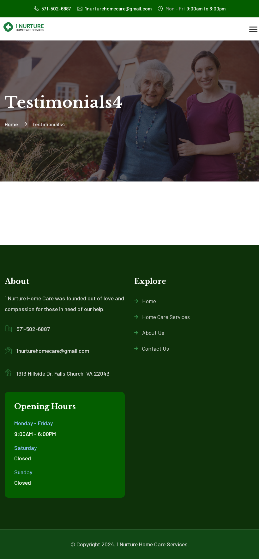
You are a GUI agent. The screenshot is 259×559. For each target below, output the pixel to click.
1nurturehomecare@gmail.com (118, 8)
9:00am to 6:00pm (196, 8)
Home (149, 301)
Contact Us (155, 348)
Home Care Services (166, 316)
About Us (153, 332)
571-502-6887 (55, 8)
